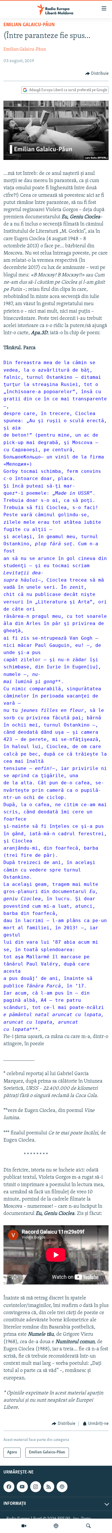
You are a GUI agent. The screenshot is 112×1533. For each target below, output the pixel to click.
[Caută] (88, 1526)
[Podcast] (56, 1526)
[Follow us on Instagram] (35, 1486)
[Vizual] (23, 1526)
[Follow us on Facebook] (8, 1486)
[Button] (97, 73)
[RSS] (48, 1486)
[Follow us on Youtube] (22, 1486)
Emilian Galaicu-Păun (29, 25)
